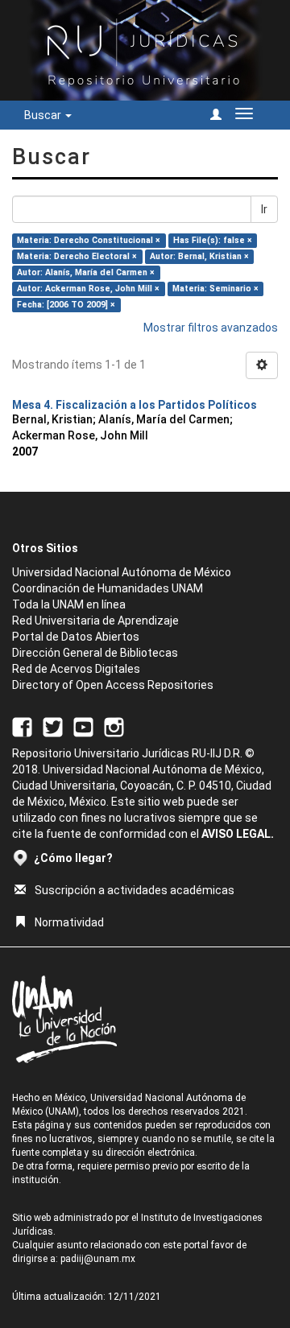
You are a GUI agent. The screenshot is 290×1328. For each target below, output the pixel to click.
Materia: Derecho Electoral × (77, 256)
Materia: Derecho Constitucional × (88, 240)
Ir (264, 209)
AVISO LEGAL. (237, 833)
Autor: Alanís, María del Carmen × (86, 272)
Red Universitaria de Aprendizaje (95, 620)
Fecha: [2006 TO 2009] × (66, 304)
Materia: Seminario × (215, 288)
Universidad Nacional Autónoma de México (121, 572)
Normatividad (69, 922)
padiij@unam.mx (97, 1258)
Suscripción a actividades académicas (134, 890)
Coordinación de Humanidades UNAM (107, 588)
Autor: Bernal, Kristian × (199, 256)
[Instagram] (114, 726)
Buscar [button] (44, 115)
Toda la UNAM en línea (69, 604)
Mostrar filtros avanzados (210, 327)
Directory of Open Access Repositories (112, 684)
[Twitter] (53, 726)
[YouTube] (83, 726)
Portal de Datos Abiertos (75, 636)
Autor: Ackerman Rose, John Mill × (88, 288)
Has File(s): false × (212, 240)
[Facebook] (22, 726)
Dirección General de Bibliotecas (95, 652)
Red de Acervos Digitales (76, 668)
